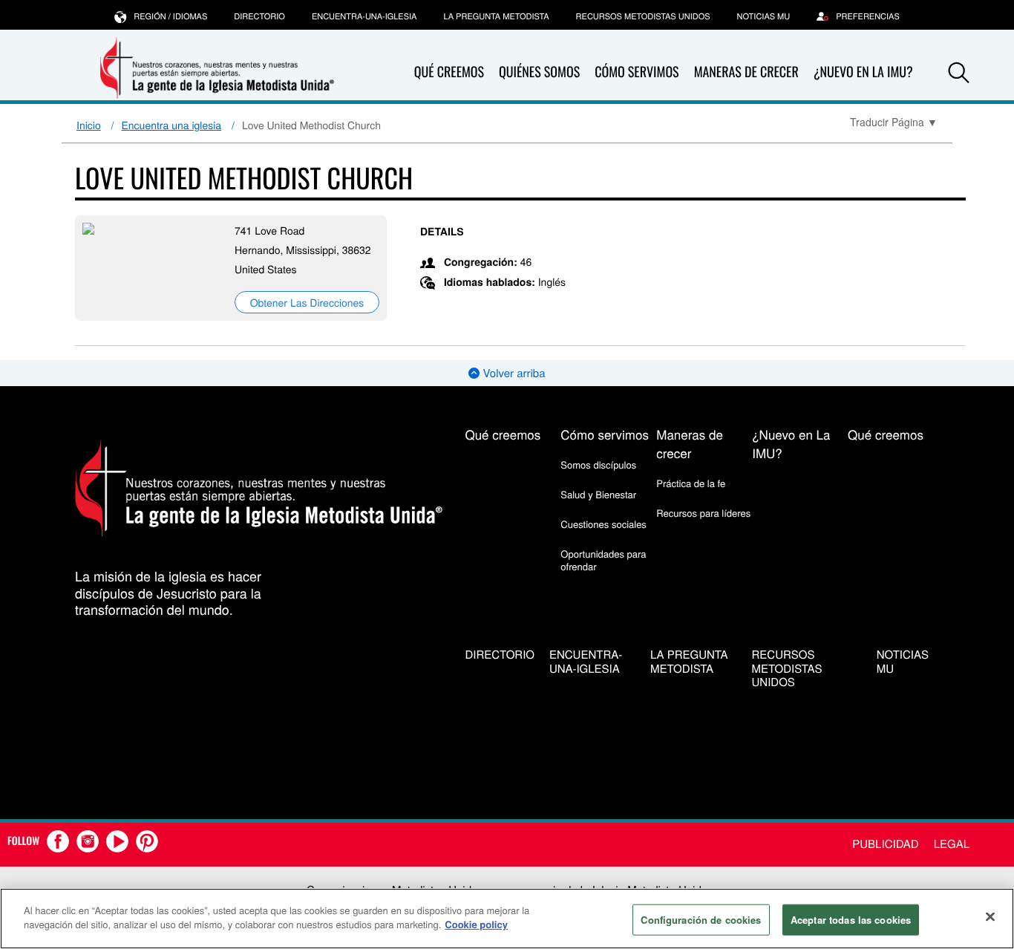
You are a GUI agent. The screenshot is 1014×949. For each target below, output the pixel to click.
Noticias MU (764, 16)
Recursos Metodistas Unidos (643, 16)
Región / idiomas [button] (170, 16)
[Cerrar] (990, 916)
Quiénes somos (539, 72)
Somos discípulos (598, 464)
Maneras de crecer (746, 72)
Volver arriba (512, 373)
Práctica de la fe (690, 483)
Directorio (259, 16)
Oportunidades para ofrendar (603, 560)
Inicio (88, 124)
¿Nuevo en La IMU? (863, 72)
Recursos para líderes (703, 513)
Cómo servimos (636, 72)
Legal (951, 844)
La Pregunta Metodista (496, 16)
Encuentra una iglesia (172, 124)
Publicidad (885, 844)
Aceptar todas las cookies (851, 920)
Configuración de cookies (701, 920)
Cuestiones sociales (603, 524)
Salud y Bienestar (598, 494)
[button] (959, 73)
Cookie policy (476, 924)
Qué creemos (449, 72)
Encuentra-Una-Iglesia (364, 16)
